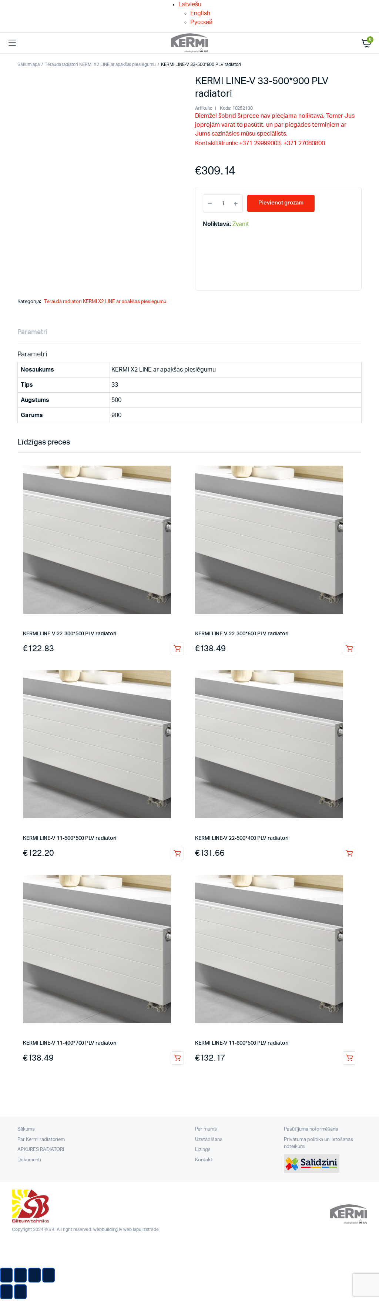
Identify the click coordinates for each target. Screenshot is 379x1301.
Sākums (26, 1129)
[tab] (32, 332)
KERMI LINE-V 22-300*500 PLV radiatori (69, 633)
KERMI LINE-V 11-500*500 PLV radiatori (69, 838)
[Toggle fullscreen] (34, 1275)
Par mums (206, 1129)
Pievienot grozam (177, 648)
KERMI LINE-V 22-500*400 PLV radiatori (241, 838)
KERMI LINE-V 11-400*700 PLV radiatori (69, 1043)
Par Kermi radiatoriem (41, 1139)
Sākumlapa (28, 64)
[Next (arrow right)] (20, 1291)
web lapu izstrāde (141, 1229)
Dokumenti (29, 1160)
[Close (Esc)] (6, 1275)
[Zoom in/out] (48, 1275)
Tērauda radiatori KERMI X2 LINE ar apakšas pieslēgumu (100, 64)
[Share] (20, 1275)
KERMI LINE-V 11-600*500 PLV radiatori (241, 1043)
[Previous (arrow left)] (6, 1291)
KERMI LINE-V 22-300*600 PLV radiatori (241, 633)
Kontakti (204, 1160)
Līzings (203, 1149)
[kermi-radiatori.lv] (189, 43)
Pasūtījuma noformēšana (311, 1129)
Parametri (32, 332)
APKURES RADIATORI (40, 1149)
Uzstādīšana (208, 1139)
